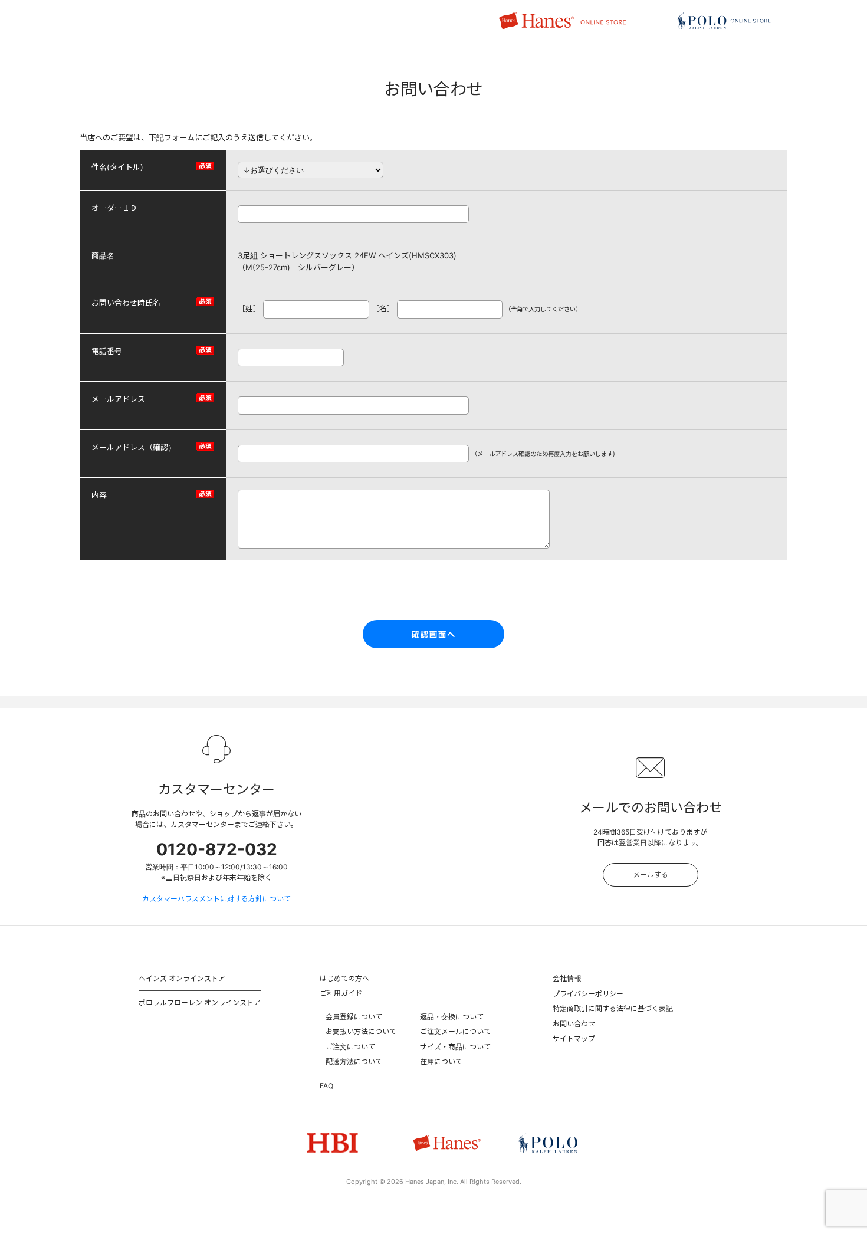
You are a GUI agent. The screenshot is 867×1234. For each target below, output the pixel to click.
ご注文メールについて (455, 1031)
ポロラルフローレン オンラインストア (200, 1002)
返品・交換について (452, 1016)
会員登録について (354, 1016)
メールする (650, 874)
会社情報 (567, 978)
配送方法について (354, 1061)
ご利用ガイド (341, 993)
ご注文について (350, 1046)
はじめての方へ (344, 978)
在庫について (441, 1061)
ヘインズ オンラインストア (182, 978)
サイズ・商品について (455, 1046)
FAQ (326, 1085)
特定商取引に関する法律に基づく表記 (613, 1008)
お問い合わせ (574, 1023)
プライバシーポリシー (588, 993)
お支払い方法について (361, 1031)
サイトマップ (574, 1038)
